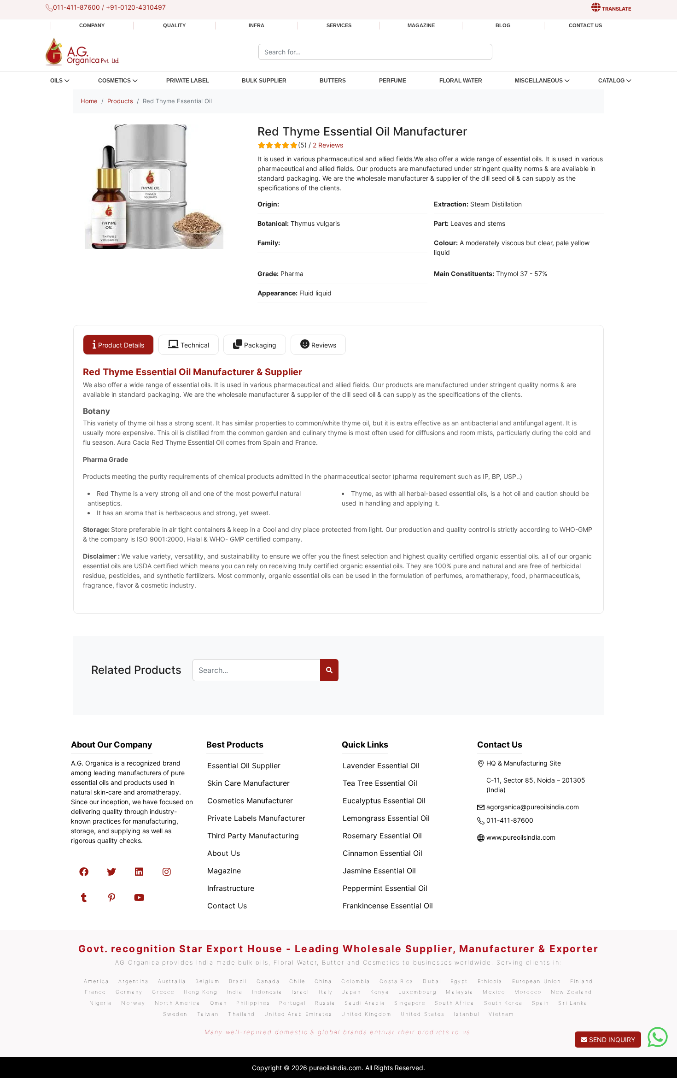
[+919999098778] (658, 1037)
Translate (616, 9)
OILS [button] (56, 80)
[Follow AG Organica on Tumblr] (84, 898)
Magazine (421, 25)
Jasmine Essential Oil (379, 870)
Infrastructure (230, 888)
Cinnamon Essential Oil (382, 853)
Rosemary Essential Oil (382, 835)
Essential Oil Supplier (243, 765)
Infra (256, 25)
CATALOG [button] (611, 80)
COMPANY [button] (92, 25)
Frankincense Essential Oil (388, 905)
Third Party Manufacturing (253, 835)
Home (89, 101)
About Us (223, 853)
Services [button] (339, 25)
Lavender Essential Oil (381, 765)
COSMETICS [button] (114, 80)
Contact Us (585, 25)
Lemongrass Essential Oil (386, 818)
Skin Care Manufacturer (248, 783)
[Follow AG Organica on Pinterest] (111, 898)
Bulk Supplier (264, 80)
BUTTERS (333, 80)
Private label (187, 80)
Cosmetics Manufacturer (250, 800)
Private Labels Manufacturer (256, 818)
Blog (503, 25)
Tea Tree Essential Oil (380, 783)
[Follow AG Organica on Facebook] (84, 872)
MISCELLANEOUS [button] (539, 80)
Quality (174, 25)
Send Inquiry (611, 1039)
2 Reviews (328, 145)
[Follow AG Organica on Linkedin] (139, 872)
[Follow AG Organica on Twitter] (111, 872)
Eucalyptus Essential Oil (384, 800)
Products (120, 101)
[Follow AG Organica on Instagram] (167, 872)
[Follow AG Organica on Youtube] (139, 898)
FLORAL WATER (460, 80)
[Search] (329, 670)
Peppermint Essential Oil (385, 888)
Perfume (392, 80)
